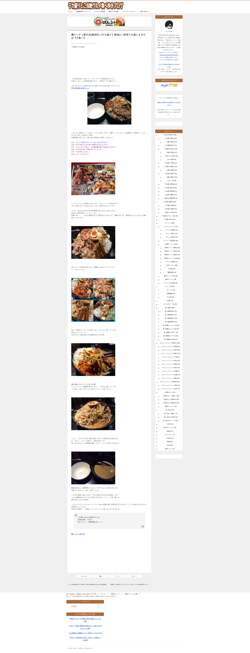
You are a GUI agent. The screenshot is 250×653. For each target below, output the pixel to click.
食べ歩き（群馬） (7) (170, 413)
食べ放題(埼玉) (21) (171, 311)
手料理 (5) (170, 441)
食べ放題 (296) (169, 307)
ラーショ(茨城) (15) (172, 230)
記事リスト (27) (170, 449)
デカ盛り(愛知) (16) (171, 194)
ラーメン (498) (169, 223)
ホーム (70, 11)
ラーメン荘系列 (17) (172, 262)
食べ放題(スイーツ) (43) (170, 336)
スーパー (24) (171, 290)
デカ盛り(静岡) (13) (171, 191)
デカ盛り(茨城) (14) (171, 184)
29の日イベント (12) (169, 427)
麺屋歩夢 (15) (172, 272)
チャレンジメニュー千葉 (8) (170, 357)
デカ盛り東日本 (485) (169, 135)
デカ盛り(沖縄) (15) (171, 209)
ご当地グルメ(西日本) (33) (171, 403)
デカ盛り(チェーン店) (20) (170, 216)
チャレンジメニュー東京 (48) (171, 350)
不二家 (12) (170, 297)
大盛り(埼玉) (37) (171, 152)
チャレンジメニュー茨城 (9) (170, 371)
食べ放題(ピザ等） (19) (171, 332)
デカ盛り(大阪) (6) (170, 205)
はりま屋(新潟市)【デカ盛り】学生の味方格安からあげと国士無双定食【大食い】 (89, 584)
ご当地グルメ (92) (169, 392)
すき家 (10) (169, 300)
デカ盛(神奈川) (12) (171, 145)
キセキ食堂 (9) (171, 159)
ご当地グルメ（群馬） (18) (170, 396)
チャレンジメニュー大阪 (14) (171, 385)
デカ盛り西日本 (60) (170, 201)
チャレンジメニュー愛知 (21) (171, 378)
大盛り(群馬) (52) (171, 170)
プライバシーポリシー (129, 11)
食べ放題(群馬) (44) (171, 321)
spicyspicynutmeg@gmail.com (169, 55)
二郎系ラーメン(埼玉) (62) (172, 251)
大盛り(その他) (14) (171, 212)
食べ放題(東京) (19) (171, 318)
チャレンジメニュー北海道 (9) (171, 346)
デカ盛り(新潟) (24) (171, 187)
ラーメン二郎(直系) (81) (170, 240)
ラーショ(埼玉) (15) (172, 237)
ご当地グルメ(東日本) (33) (171, 399)
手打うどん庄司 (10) (172, 156)
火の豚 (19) (171, 269)
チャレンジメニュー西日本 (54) (169, 381)
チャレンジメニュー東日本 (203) (170, 343)
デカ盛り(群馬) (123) (170, 166)
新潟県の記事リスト (82, 88)
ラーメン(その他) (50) (171, 283)
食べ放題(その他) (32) (171, 339)
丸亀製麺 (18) (171, 293)
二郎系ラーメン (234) (170, 244)
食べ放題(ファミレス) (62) (171, 325)
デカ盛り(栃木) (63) (171, 173)
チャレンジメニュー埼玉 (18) (171, 360)
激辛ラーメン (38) (170, 279)
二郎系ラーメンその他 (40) (171, 258)
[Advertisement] (109, 63)
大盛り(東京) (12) (171, 142)
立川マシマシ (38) (171, 265)
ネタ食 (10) (169, 424)
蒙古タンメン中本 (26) (171, 276)
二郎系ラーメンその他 (78, 47)
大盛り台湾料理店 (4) (170, 198)
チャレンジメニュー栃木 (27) (171, 367)
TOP (82, 594)
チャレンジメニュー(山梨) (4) (171, 374)
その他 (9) (170, 445)
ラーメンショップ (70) (171, 226)
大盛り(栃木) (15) (171, 177)
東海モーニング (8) (171, 406)
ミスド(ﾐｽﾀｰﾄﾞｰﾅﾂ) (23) (170, 304)
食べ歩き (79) (170, 410)
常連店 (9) (170, 431)
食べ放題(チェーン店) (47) (171, 329)
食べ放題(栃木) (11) (171, 314)
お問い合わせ (144, 11)
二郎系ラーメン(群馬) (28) (172, 247)
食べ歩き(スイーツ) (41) (170, 420)
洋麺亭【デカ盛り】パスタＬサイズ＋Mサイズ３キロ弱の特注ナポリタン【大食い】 (130, 584)
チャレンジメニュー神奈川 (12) (170, 353)
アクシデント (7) (170, 434)
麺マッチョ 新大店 (78, 534)
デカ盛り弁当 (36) (169, 219)
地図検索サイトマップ (83, 11)
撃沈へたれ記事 (113, 11)
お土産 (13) (169, 438)
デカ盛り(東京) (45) (171, 138)
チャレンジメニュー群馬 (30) (171, 364)
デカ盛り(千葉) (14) (171, 163)
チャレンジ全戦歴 (99, 11)
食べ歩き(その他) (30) (171, 417)
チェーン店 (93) (170, 286)
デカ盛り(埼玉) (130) (170, 149)
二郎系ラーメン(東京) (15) (172, 254)
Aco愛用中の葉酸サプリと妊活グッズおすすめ (86, 633)
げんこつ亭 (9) (171, 180)
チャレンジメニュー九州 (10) (171, 389)
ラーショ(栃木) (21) (172, 233)
